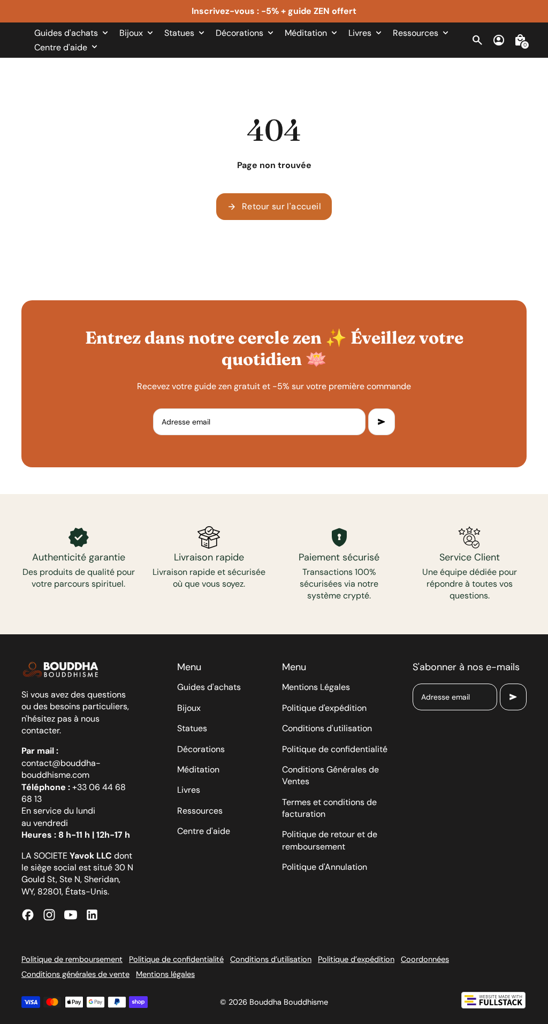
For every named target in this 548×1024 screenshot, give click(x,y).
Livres (188, 789)
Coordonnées (425, 959)
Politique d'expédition (324, 708)
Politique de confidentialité (334, 749)
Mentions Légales (316, 687)
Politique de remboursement (72, 959)
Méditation (198, 769)
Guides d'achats (209, 687)
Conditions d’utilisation (270, 959)
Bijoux (189, 708)
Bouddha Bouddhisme (288, 1002)
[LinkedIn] (92, 914)
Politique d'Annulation (324, 867)
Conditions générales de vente (75, 974)
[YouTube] (70, 914)
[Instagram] (49, 914)
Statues (192, 728)
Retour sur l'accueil (274, 207)
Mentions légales (165, 974)
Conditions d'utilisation (327, 728)
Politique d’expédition (356, 959)
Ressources (200, 810)
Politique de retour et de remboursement (329, 840)
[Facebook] (27, 914)
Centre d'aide (203, 831)
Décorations (201, 749)
